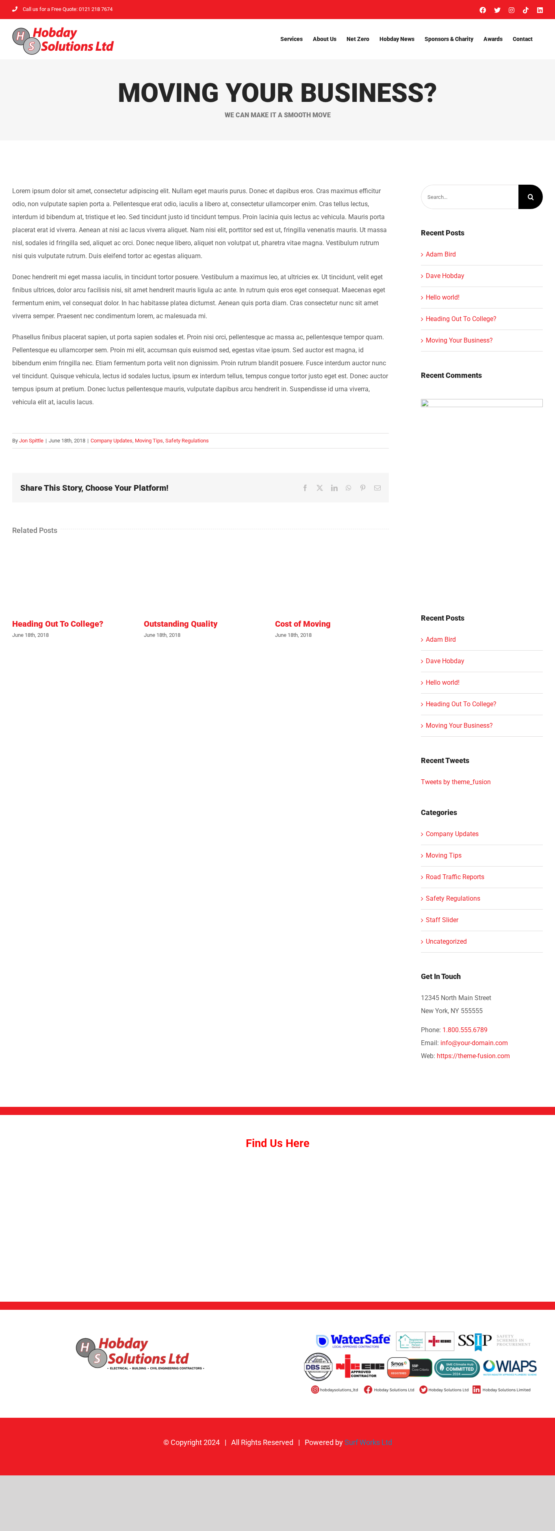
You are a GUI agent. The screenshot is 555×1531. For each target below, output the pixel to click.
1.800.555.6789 (465, 1030)
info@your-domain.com (474, 1043)
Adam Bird (441, 254)
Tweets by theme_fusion (456, 782)
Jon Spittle (31, 441)
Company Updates (111, 441)
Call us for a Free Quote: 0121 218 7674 (68, 9)
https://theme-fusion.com (473, 1056)
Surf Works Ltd (368, 1442)
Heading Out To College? (57, 624)
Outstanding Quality (180, 624)
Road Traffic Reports (455, 877)
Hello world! (443, 297)
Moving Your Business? (459, 340)
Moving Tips (149, 441)
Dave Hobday (445, 276)
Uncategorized (446, 941)
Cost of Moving (303, 624)
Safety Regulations (187, 441)
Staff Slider (442, 920)
